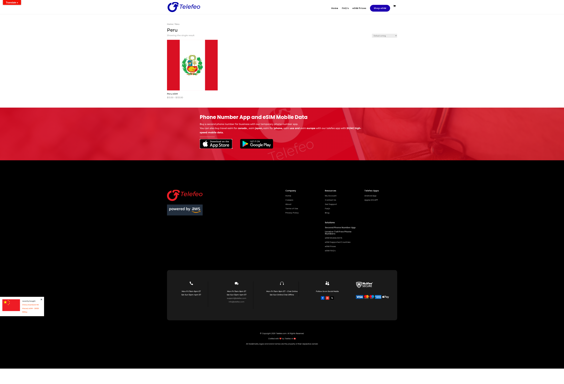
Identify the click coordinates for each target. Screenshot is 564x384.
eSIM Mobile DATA (333, 237)
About (288, 204)
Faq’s (327, 208)
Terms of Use (291, 208)
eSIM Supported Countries (337, 242)
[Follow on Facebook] (322, 298)
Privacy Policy (292, 212)
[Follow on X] (332, 298)
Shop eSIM (380, 8)
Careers (289, 200)
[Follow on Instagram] (327, 298)
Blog (327, 212)
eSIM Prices (359, 8)
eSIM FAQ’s (330, 250)
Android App (370, 195)
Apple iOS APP (371, 200)
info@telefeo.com (236, 302)
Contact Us (330, 200)
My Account (330, 195)
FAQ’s (345, 8)
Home (334, 8)
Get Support (331, 204)
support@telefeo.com (236, 298)
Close (41, 299)
